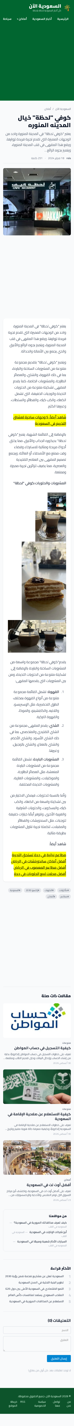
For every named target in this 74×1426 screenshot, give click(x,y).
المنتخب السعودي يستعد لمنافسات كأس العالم (36, 1295)
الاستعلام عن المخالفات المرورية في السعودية (36, 1301)
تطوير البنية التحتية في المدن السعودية (41, 1282)
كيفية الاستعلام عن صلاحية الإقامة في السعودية (39, 1116)
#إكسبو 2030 (32, 890)
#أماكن (51, 896)
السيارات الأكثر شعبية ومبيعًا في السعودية (42, 1241)
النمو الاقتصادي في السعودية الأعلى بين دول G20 (34, 1289)
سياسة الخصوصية (40, 1404)
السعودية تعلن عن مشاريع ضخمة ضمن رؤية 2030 (34, 1276)
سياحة (7, 18)
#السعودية (15, 890)
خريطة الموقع (13, 1404)
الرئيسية (62, 18)
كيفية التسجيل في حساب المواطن (42, 1048)
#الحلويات (49, 890)
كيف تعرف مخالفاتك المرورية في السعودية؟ (40, 1222)
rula (69, 158)
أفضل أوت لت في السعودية (49, 1185)
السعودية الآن (63, 108)
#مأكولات (64, 890)
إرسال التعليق (59, 1358)
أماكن (22, 18)
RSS (22, 1402)
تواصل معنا (56, 1404)
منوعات (66, 1043)
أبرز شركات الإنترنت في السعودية (48, 1232)
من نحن (69, 1404)
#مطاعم (65, 896)
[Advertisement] (37, 62)
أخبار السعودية (42, 18)
